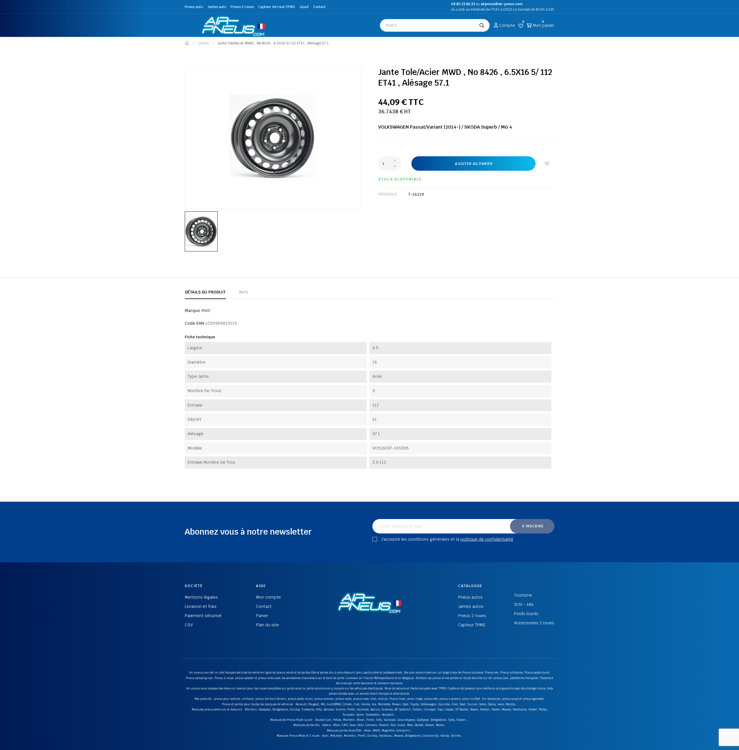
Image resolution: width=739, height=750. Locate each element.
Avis (243, 292)
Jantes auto (217, 7)
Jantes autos (471, 606)
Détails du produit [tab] (205, 292)
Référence (387, 194)
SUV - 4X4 (523, 604)
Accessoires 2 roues (534, 622)
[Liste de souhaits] (547, 163)
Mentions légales (201, 597)
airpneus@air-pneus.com (501, 4)
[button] (190, 25)
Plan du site (267, 624)
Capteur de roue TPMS (276, 7)
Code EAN (194, 323)
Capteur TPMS (471, 624)
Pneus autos (470, 597)
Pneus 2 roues (242, 7)
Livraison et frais (201, 606)
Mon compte (268, 597)
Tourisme (523, 595)
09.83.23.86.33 (463, 4)
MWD (205, 310)
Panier (262, 615)
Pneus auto (194, 7)
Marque (192, 310)
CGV (189, 624)
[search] (481, 25)
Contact (319, 7)
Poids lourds (526, 613)
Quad (304, 7)
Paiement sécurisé (203, 615)
